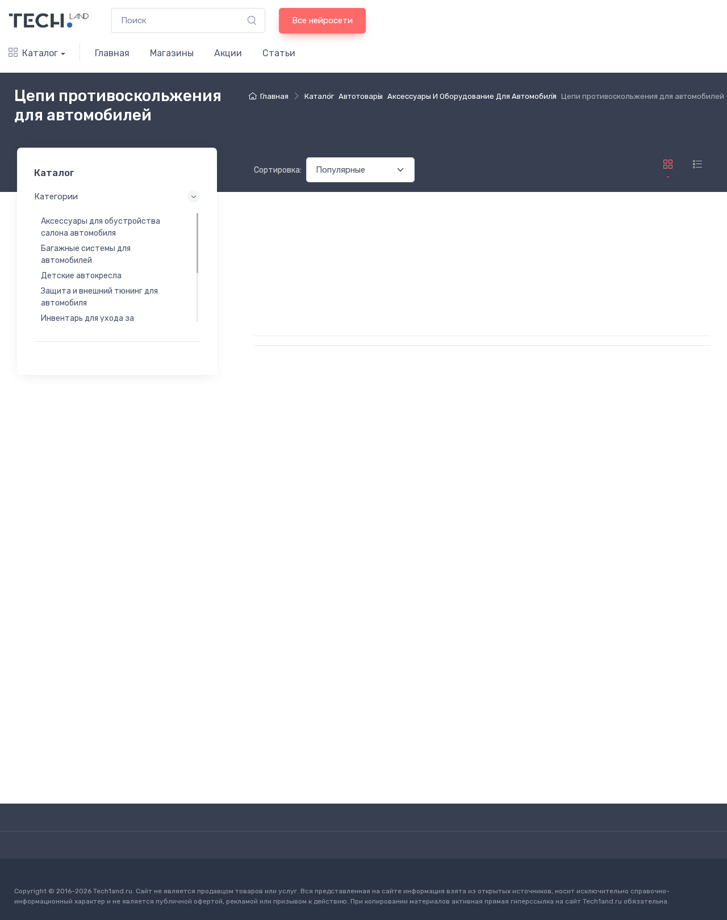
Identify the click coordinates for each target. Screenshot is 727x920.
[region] (117, 266)
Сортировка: (278, 170)
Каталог (40, 53)
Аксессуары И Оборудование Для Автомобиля (472, 96)
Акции (228, 53)
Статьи (278, 53)
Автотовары (361, 96)
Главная (112, 53)
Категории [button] (56, 196)
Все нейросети (322, 20)
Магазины (172, 53)
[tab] (697, 164)
